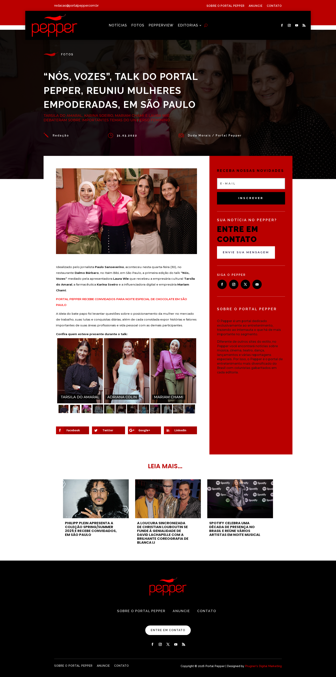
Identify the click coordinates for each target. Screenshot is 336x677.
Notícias (118, 25)
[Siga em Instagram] (289, 25)
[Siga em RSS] (304, 25)
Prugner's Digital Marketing (263, 666)
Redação (61, 135)
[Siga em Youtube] (296, 25)
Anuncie (255, 5)
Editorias (188, 25)
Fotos (137, 25)
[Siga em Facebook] (282, 25)
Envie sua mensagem (246, 252)
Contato (274, 5)
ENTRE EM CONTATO (168, 630)
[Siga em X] (245, 284)
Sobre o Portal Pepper (225, 5)
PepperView (161, 25)
